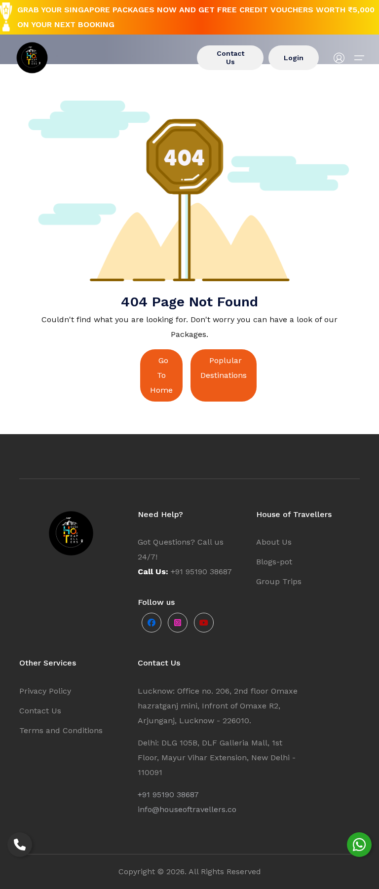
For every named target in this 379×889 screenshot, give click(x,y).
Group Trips (279, 581)
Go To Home (161, 375)
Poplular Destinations (223, 368)
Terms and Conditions (61, 730)
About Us (274, 542)
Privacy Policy (45, 691)
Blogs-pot (274, 561)
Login (293, 58)
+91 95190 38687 (168, 794)
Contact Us (230, 57)
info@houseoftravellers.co (187, 809)
